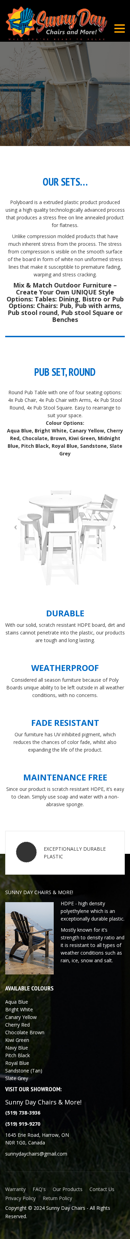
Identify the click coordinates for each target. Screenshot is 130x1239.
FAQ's (39, 1189)
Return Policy (57, 1198)
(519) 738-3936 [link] (22, 1112)
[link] (22, 1123)
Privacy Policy (20, 1198)
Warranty (15, 1189)
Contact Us (101, 1189)
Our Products (68, 1189)
